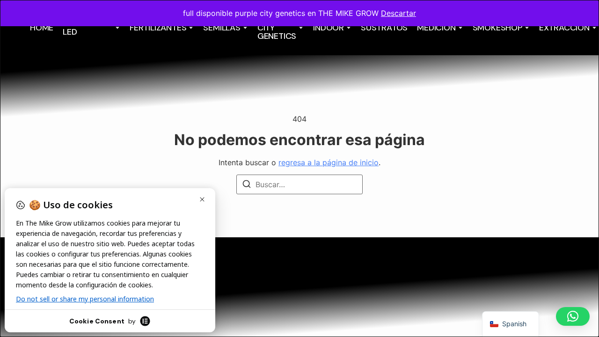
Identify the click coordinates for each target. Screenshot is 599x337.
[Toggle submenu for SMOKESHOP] (526, 27)
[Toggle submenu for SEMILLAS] (244, 27)
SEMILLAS (221, 27)
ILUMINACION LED (88, 27)
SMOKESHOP (497, 27)
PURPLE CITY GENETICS (276, 27)
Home (41, 27)
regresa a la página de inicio (328, 162)
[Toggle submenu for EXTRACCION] (593, 27)
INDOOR (328, 27)
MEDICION (436, 27)
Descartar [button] (398, 13)
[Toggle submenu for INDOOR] (347, 27)
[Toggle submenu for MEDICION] (459, 27)
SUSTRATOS (384, 27)
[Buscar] (246, 185)
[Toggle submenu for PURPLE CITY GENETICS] (300, 27)
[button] (573, 316)
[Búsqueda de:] (299, 184)
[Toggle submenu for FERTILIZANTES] (190, 27)
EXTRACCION (564, 27)
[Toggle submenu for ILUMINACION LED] (116, 27)
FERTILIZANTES (158, 27)
